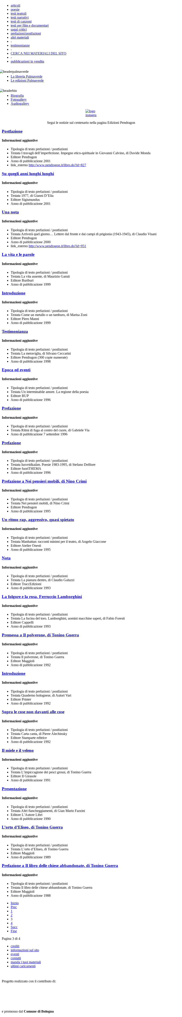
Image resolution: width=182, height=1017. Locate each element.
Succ (14, 927)
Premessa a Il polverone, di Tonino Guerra (40, 635)
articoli (15, 5)
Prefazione (11, 408)
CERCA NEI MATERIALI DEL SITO (38, 53)
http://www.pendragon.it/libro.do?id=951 (57, 246)
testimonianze (20, 45)
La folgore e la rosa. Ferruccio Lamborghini (42, 596)
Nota (6, 558)
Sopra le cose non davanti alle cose (33, 711)
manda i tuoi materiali (26, 962)
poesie (15, 9)
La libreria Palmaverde (26, 76)
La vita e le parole (18, 254)
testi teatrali (18, 13)
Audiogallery (20, 103)
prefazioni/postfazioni (26, 33)
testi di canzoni (21, 21)
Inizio (15, 903)
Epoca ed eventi (16, 369)
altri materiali (20, 37)
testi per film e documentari (30, 25)
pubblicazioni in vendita (27, 61)
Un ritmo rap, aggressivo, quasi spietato (38, 519)
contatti (16, 958)
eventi (15, 954)
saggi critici (19, 29)
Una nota (10, 212)
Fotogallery (19, 99)
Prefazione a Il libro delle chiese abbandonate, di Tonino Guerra (60, 865)
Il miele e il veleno (18, 750)
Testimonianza (15, 331)
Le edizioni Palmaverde (27, 80)
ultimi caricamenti (23, 966)
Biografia (17, 95)
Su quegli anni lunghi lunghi (28, 173)
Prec (14, 907)
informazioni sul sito (25, 950)
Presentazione (14, 788)
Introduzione (13, 293)
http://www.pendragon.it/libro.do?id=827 (57, 165)
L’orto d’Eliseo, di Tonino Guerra (32, 827)
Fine (14, 931)
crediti (15, 946)
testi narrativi (20, 17)
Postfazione (12, 131)
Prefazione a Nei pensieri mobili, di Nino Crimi (44, 481)
